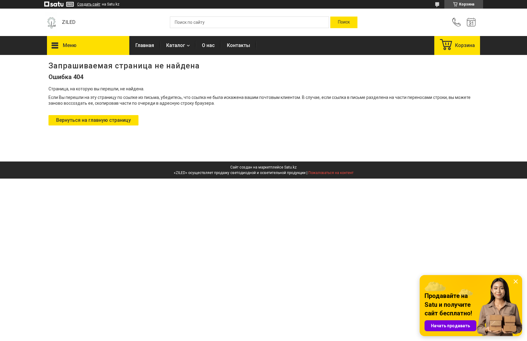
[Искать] (343, 22)
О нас (208, 45)
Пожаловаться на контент (330, 173)
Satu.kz (290, 167)
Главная (144, 45)
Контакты (238, 45)
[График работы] (471, 22)
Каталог (175, 45)
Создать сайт (88, 4)
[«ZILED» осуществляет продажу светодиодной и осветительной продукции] (51, 22)
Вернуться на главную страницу (93, 120)
